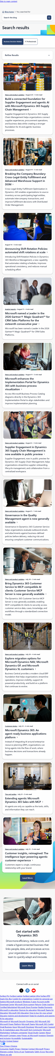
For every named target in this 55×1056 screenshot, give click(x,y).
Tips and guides (11, 794)
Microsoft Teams (28, 1024)
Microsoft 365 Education (19, 1013)
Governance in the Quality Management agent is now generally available (27, 519)
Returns (38, 1004)
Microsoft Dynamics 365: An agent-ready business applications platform (25, 733)
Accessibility (16, 1038)
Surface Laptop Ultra (31, 996)
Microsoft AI (5, 1021)
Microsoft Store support (25, 1004)
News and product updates (14, 95)
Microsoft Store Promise (27, 1007)
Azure (14, 1027)
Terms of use (19, 1052)
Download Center (7, 1004)
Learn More (27, 965)
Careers (42, 1033)
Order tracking (48, 1004)
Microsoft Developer (26, 1027)
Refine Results (12, 55)
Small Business (6, 1027)
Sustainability (27, 1038)
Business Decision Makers (13, 42)
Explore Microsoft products (11, 1002)
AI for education (6, 1018)
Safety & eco (40, 1052)
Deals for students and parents (42, 1016)
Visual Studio (33, 1033)
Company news (14, 1035)
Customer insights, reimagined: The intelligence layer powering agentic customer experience (26, 857)
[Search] (49, 17)
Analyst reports (10, 309)
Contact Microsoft (35, 1049)
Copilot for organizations (22, 999)
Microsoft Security (18, 1021)
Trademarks (29, 1052)
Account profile (43, 1002)
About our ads (6, 1054)
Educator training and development (14, 1016)
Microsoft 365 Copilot (45, 1024)
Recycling (49, 1052)
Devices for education (28, 1010)
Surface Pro (4, 996)
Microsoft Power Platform (10, 1024)
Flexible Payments (45, 1007)
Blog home (9, 12)
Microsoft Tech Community (31, 1030)
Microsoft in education (9, 1010)
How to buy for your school (41, 1013)
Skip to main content (8, 1)
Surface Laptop (16, 996)
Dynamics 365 (32, 1021)
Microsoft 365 (44, 1021)
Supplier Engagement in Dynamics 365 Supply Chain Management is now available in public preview (26, 450)
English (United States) (9, 1041)
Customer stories (11, 726)
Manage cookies (6, 1052)
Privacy (47, 1049)
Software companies (19, 1033)
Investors (42, 1035)
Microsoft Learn (41, 1027)
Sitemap (24, 1049)
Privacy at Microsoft (29, 1035)
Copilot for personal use (43, 999)
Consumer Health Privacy (10, 1049)
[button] (27, 878)
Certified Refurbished (8, 1007)
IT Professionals (30, 42)
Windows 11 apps (29, 1002)
